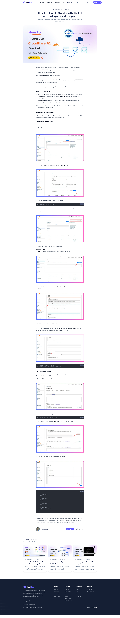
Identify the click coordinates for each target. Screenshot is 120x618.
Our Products (90, 591)
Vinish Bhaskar (56, 9)
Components (57, 2)
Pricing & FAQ (97, 2)
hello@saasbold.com (31, 604)
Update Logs (57, 596)
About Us (89, 589)
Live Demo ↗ (89, 2)
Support (67, 596)
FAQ (77, 591)
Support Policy (68, 600)
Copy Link (71, 529)
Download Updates (80, 594)
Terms (66, 594)
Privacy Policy (68, 591)
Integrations (49, 2)
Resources (69, 2)
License (67, 589)
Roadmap (78, 596)
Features (42, 2)
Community (90, 594)
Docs (64, 2)
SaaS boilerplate (78, 79)
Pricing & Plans (57, 594)
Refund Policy (68, 598)
